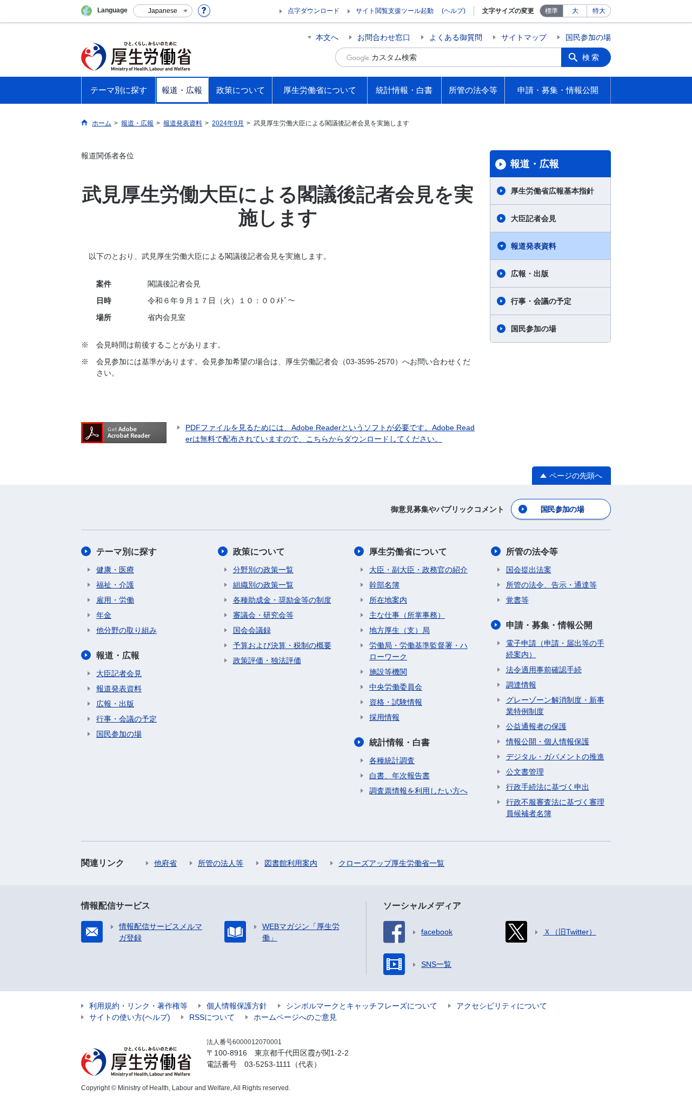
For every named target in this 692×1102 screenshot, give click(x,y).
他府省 (165, 863)
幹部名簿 (384, 584)
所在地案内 (388, 600)
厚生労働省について (408, 551)
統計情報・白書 (399, 742)
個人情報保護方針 (237, 1005)
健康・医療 (115, 569)
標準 (551, 11)
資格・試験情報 (395, 702)
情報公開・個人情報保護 (547, 741)
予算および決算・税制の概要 (282, 645)
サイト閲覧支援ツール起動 (395, 11)
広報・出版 (530, 273)
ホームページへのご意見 (295, 1017)
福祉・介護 (115, 584)
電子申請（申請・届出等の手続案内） (555, 649)
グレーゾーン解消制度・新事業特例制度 (555, 706)
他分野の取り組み (126, 630)
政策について (259, 551)
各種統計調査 (392, 760)
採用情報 (384, 717)
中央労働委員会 (395, 687)
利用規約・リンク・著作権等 (138, 1005)
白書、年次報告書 (399, 775)
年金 (103, 615)
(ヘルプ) (453, 11)
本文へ (327, 37)
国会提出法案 (528, 569)
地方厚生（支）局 (399, 630)
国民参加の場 (588, 37)
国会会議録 (252, 630)
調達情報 (521, 684)
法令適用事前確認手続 (544, 669)
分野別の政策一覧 (263, 569)
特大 (599, 11)
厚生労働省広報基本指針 (552, 190)
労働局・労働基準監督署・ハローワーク (418, 651)
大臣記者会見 (533, 218)
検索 (591, 57)
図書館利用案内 (290, 863)
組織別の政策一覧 (263, 584)
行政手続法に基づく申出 (547, 787)
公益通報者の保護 (536, 726)
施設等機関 (388, 671)
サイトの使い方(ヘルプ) (129, 1017)
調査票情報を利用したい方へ (418, 790)
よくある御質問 (455, 37)
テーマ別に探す (126, 551)
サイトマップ (524, 37)
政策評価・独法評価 (267, 660)
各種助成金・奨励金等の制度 (282, 600)
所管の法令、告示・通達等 (551, 584)
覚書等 (517, 600)
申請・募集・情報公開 (549, 625)
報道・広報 (534, 163)
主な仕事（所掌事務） (407, 615)
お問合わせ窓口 (383, 37)
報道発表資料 (533, 246)
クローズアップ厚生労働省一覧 (391, 863)
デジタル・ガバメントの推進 (555, 756)
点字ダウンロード (314, 11)
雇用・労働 (115, 600)
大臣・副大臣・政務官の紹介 (418, 569)
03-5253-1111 (267, 1064)
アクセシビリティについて (501, 1005)
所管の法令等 (532, 551)
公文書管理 (525, 771)
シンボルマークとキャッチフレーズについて (361, 1005)
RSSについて (212, 1017)
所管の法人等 (220, 863)
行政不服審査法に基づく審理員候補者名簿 (555, 808)
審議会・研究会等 (263, 615)
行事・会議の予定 (541, 301)
